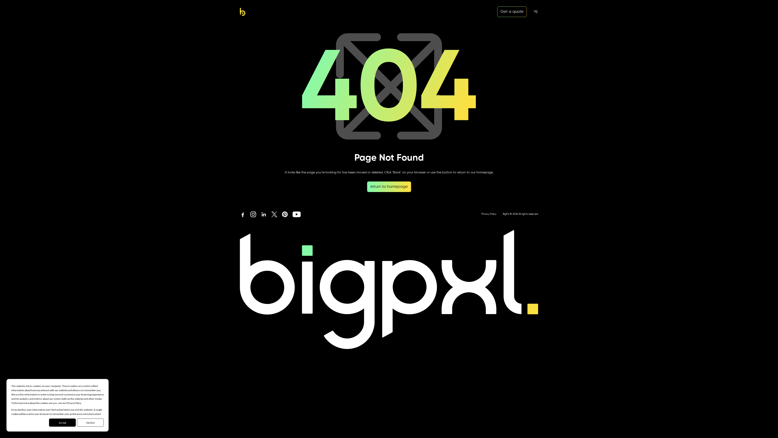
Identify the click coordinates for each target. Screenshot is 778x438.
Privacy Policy (488, 214)
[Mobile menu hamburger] (535, 11)
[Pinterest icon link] (285, 214)
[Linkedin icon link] (264, 214)
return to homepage (389, 187)
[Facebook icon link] (243, 214)
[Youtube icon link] (297, 214)
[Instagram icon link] (253, 214)
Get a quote (512, 12)
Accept (62, 422)
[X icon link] (274, 214)
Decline (90, 422)
